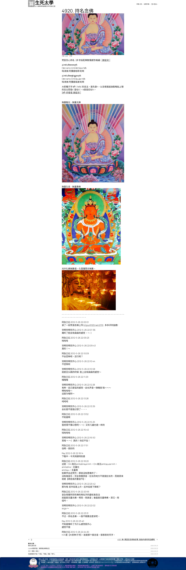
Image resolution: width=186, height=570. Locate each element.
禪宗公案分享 (32, 545)
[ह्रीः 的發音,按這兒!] (71, 92)
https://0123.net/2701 (93, 325)
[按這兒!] (105, 60)
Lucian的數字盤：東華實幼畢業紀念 (39, 548)
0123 (66, 56)
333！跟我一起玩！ (34, 551)
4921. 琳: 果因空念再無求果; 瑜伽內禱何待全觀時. (136, 539)
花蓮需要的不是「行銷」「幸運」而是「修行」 (42, 554)
